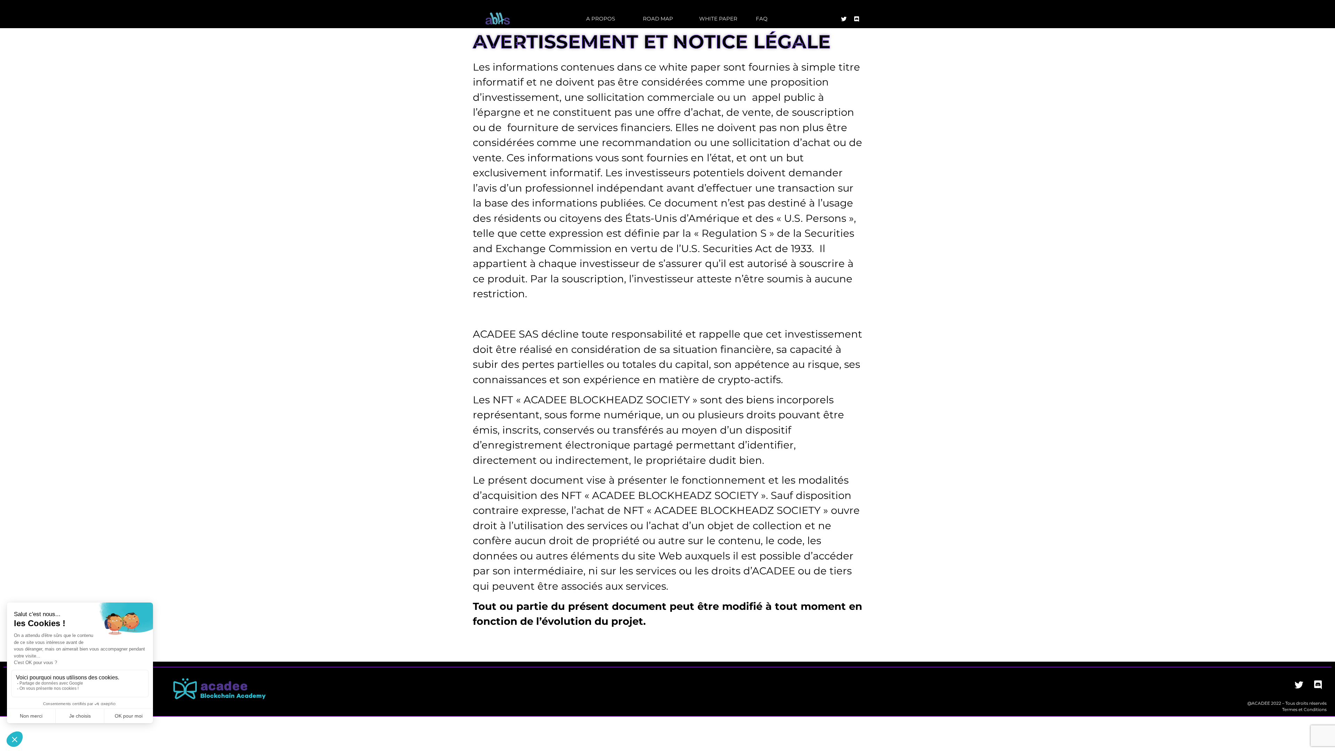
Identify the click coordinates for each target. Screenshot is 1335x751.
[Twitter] (843, 19)
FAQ (762, 18)
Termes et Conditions (1304, 709)
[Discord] (856, 19)
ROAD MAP (658, 18)
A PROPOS (600, 18)
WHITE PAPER (718, 18)
